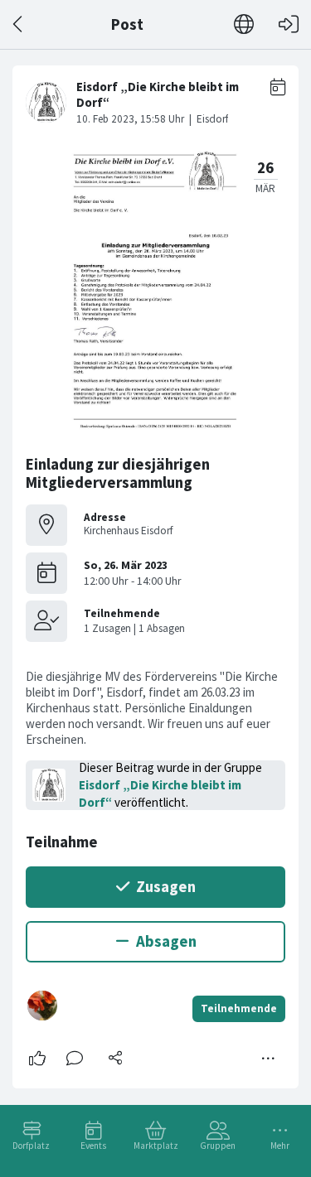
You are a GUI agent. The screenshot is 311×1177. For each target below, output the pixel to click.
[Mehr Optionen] (268, 1058)
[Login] (289, 24)
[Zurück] (18, 24)
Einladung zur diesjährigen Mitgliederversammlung (118, 473)
